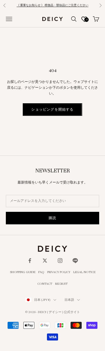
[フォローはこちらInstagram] (60, 260)
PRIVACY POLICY (58, 272)
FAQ (41, 272)
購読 (52, 218)
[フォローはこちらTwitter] (45, 260)
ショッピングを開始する (52, 109)
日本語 (69, 300)
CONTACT (44, 284)
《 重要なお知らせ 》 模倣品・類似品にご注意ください (52, 5)
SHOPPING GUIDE (22, 272)
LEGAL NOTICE (84, 272)
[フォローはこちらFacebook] (30, 260)
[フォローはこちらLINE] (75, 260)
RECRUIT (61, 284)
